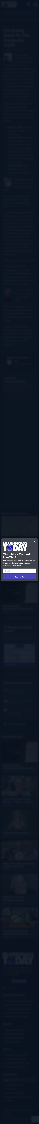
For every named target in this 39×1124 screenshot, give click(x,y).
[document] (19, 562)
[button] (34, 541)
